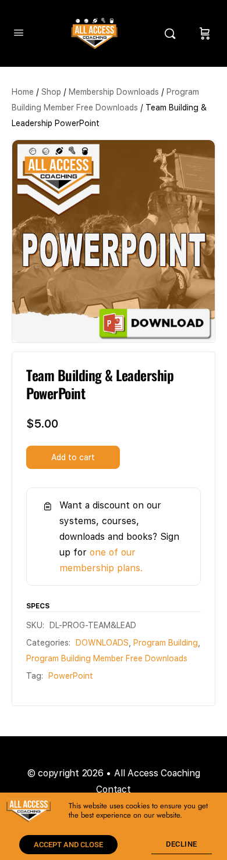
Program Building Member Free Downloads (106, 658)
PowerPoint (70, 675)
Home (23, 91)
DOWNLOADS (102, 642)
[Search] (173, 33)
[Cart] (204, 33)
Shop (51, 91)
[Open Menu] (19, 32)
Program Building (165, 642)
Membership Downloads (114, 91)
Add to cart (73, 457)
